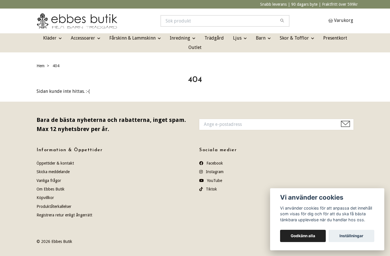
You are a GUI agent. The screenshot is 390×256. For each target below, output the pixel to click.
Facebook (214, 163)
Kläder (50, 38)
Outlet (195, 47)
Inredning (180, 38)
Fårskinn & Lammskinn (132, 38)
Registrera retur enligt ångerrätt (64, 215)
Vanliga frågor (49, 180)
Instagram (214, 171)
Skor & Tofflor (294, 38)
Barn (261, 38)
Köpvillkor (45, 197)
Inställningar (351, 236)
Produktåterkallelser (54, 206)
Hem (41, 66)
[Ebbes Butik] (116, 21)
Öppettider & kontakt (55, 163)
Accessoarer (83, 38)
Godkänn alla (303, 236)
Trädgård (214, 38)
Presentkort (335, 38)
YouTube (214, 180)
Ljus (237, 38)
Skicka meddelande (53, 171)
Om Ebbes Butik (51, 189)
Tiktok (211, 189)
